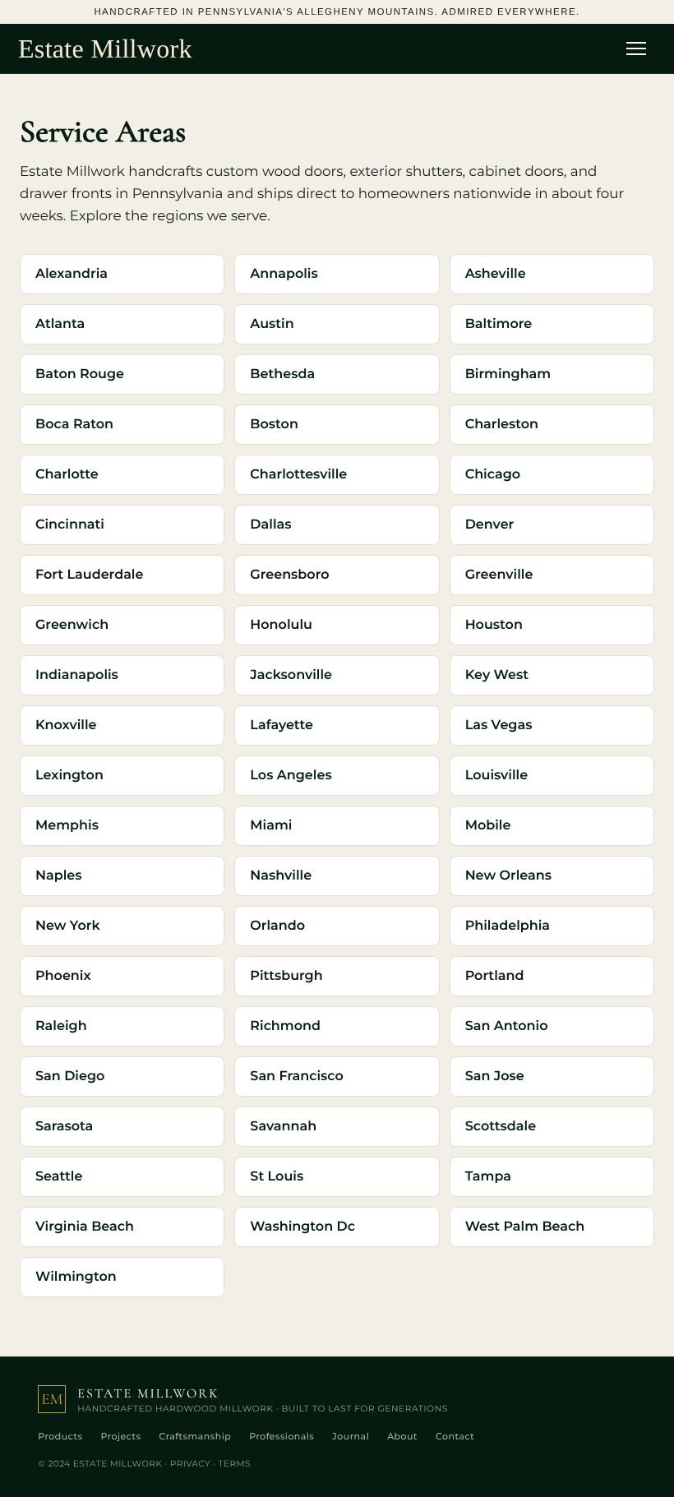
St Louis (276, 1177)
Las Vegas (499, 725)
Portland (494, 976)
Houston (494, 625)
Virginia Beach (84, 1227)
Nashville (281, 876)
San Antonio (506, 1026)
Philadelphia (507, 926)
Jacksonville (291, 675)
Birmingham (508, 374)
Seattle (58, 1177)
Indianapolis (76, 675)
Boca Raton (74, 424)
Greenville (499, 575)
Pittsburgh (286, 976)
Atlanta (60, 324)
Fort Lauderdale (89, 575)
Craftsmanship (195, 1436)
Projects (120, 1436)
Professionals (281, 1436)
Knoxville (65, 725)
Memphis (67, 826)
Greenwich (71, 625)
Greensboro (289, 575)
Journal (350, 1436)
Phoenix (63, 976)
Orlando (277, 926)
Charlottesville (298, 475)
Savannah (283, 1126)
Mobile (488, 826)
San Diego (69, 1076)
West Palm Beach (525, 1227)
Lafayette (281, 725)
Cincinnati (69, 525)
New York (67, 926)
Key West (497, 675)
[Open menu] (641, 48)
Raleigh (61, 1026)
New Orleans (508, 876)
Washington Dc (302, 1227)
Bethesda (282, 374)
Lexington (69, 775)
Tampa (488, 1177)
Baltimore (499, 324)
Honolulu (281, 625)
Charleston (501, 424)
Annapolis (283, 274)
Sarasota (64, 1126)
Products (60, 1436)
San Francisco (296, 1076)
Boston (274, 424)
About (402, 1436)
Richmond (285, 1026)
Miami (271, 826)
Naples (58, 876)
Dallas (270, 525)
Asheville (495, 274)
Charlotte (67, 475)
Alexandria (71, 274)
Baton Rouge (79, 374)
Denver (490, 525)
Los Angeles (290, 775)
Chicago (493, 475)
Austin (271, 324)
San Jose (494, 1076)
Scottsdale (500, 1126)
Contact (455, 1436)
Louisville (497, 775)
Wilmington (76, 1277)
